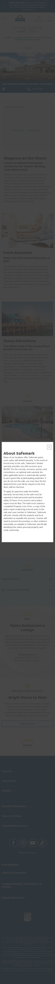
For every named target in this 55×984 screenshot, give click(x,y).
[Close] (49, 447)
